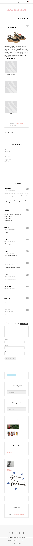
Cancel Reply (24, 323)
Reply (27, 188)
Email (6, 345)
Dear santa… (7, 155)
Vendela (7, 227)
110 (27, 25)
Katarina (20, 123)
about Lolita (10, 25)
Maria (6, 239)
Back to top (16, 543)
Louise (6, 263)
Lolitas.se (23, 540)
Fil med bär (7, 150)
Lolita (6, 210)
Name (6, 339)
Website (6, 351)
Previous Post (10, 173)
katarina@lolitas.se (19, 514)
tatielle (8, 451)
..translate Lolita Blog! (9, 469)
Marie (6, 251)
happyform (9, 452)
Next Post (24, 173)
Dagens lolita (7, 160)
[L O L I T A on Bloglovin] (11, 376)
